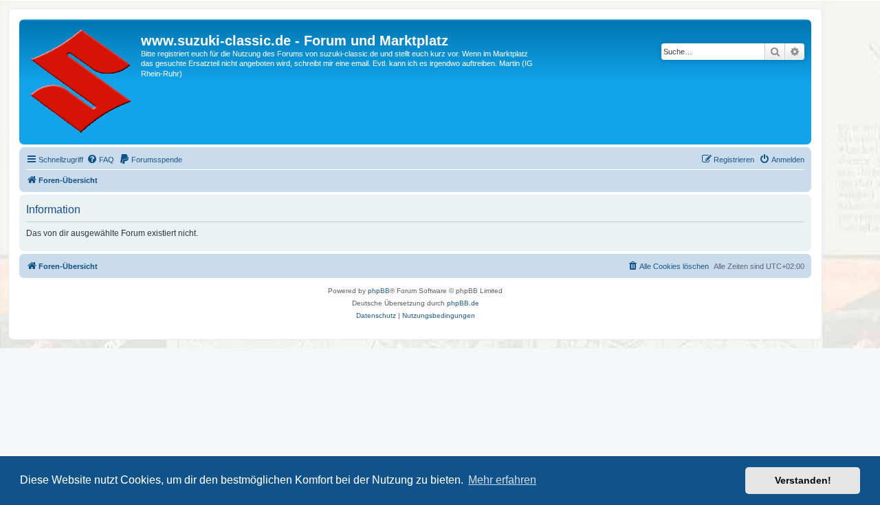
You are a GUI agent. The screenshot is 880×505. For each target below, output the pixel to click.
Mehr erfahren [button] (502, 480)
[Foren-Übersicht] (82, 82)
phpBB (379, 290)
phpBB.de (463, 303)
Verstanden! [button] (803, 480)
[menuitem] (100, 159)
